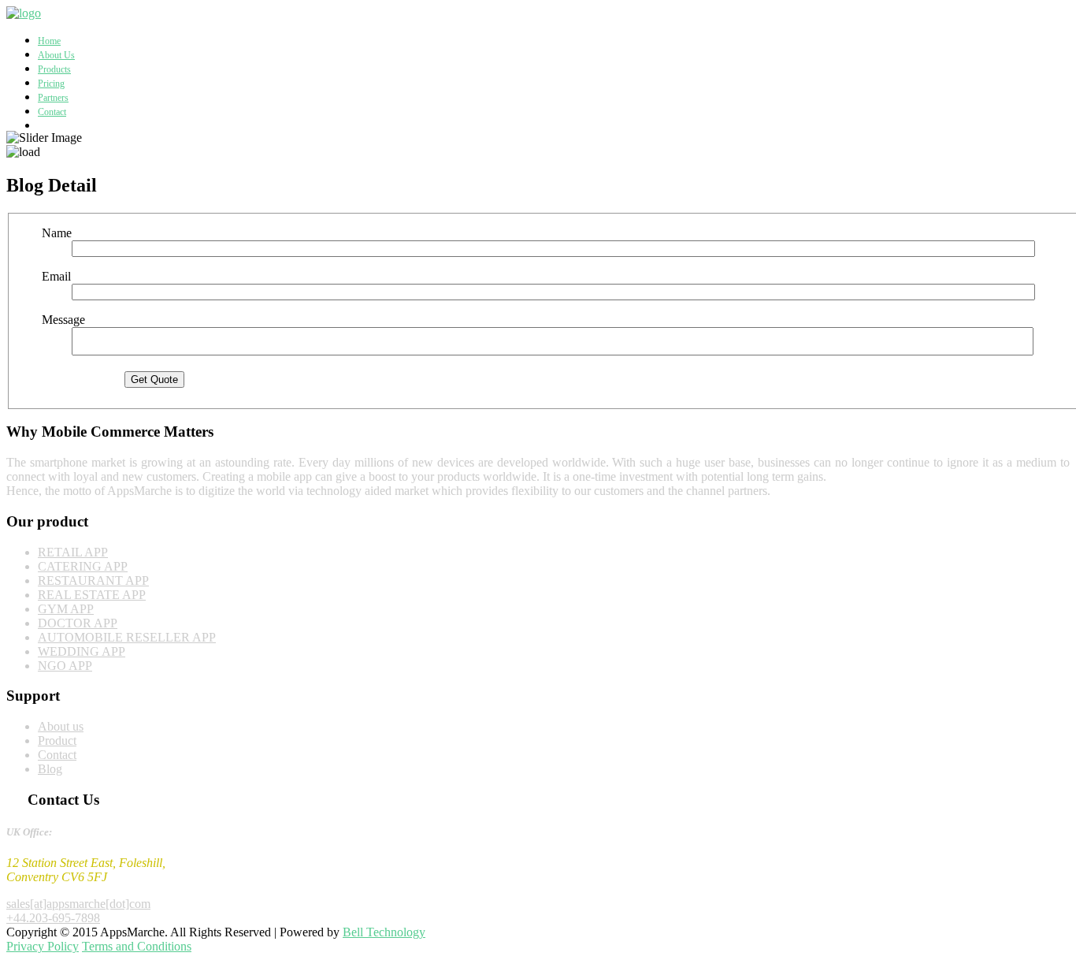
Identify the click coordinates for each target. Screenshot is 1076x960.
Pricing (51, 83)
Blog (50, 769)
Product (57, 740)
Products (54, 69)
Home (49, 41)
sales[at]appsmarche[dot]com (78, 903)
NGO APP (65, 665)
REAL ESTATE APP (92, 594)
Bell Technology (384, 932)
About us (60, 726)
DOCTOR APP (77, 623)
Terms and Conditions (136, 946)
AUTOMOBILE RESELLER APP (127, 637)
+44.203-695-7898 (53, 918)
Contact (52, 111)
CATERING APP (83, 566)
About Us (56, 55)
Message (63, 319)
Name (57, 233)
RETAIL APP (73, 552)
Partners (53, 97)
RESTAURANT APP (93, 580)
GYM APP (66, 609)
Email (56, 276)
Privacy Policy (42, 946)
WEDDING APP (81, 651)
